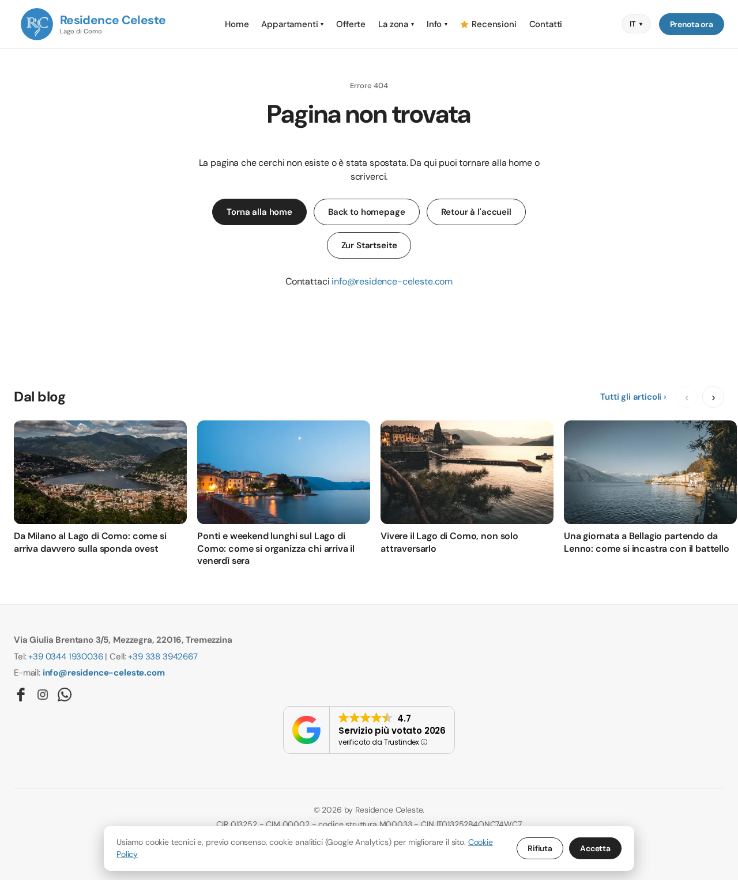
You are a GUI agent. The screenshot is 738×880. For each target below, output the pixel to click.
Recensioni (494, 24)
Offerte (351, 24)
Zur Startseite (369, 245)
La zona (396, 24)
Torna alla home (259, 212)
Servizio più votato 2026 (392, 731)
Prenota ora (691, 24)
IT (636, 24)
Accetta (595, 848)
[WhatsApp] (64, 694)
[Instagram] (43, 694)
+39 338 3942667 (163, 656)
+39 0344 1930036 (65, 656)
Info (437, 24)
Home (236, 24)
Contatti (546, 24)
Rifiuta (540, 848)
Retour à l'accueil (476, 212)
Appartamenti (292, 24)
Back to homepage (366, 212)
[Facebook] (21, 694)
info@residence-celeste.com (392, 281)
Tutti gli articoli (630, 397)
